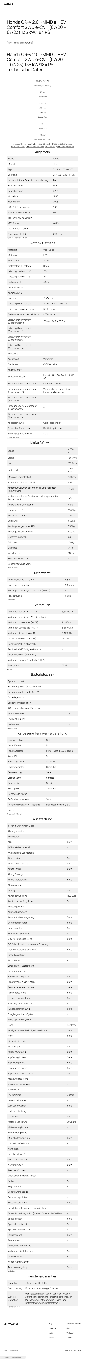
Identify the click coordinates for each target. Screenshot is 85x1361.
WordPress (77, 1350)
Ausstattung (50, 146)
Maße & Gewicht (44, 144)
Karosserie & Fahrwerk (35, 146)
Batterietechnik (18, 146)
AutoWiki (8, 3)
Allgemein (17, 144)
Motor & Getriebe (29, 144)
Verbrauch (67, 144)
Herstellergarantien (65, 146)
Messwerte (57, 144)
